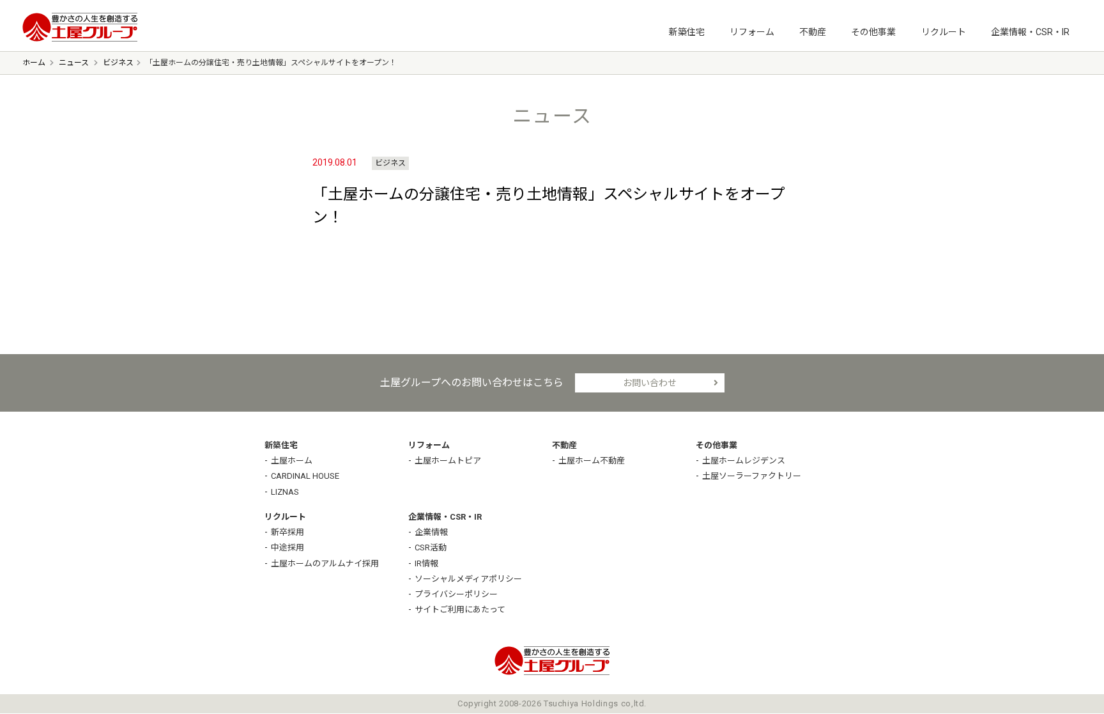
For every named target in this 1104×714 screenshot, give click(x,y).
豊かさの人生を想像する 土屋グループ (79, 27)
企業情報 (431, 532)
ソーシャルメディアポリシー (468, 579)
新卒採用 (287, 532)
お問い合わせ (650, 383)
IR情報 (426, 563)
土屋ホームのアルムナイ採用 (325, 563)
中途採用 (287, 547)
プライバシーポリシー (456, 594)
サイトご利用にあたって (460, 609)
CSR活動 (431, 547)
